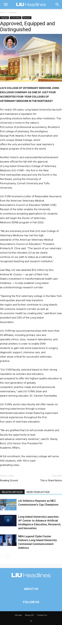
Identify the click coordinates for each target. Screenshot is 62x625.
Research (26, 17)
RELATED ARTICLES (12, 492)
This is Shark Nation (51, 480)
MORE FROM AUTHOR (38, 492)
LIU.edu (18, 615)
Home (3, 12)
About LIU (29, 615)
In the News (15, 17)
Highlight (13, 12)
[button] (5, 4)
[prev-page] (2, 556)
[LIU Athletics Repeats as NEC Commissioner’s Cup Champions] (8, 504)
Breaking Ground (9, 480)
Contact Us (42, 615)
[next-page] (7, 556)
